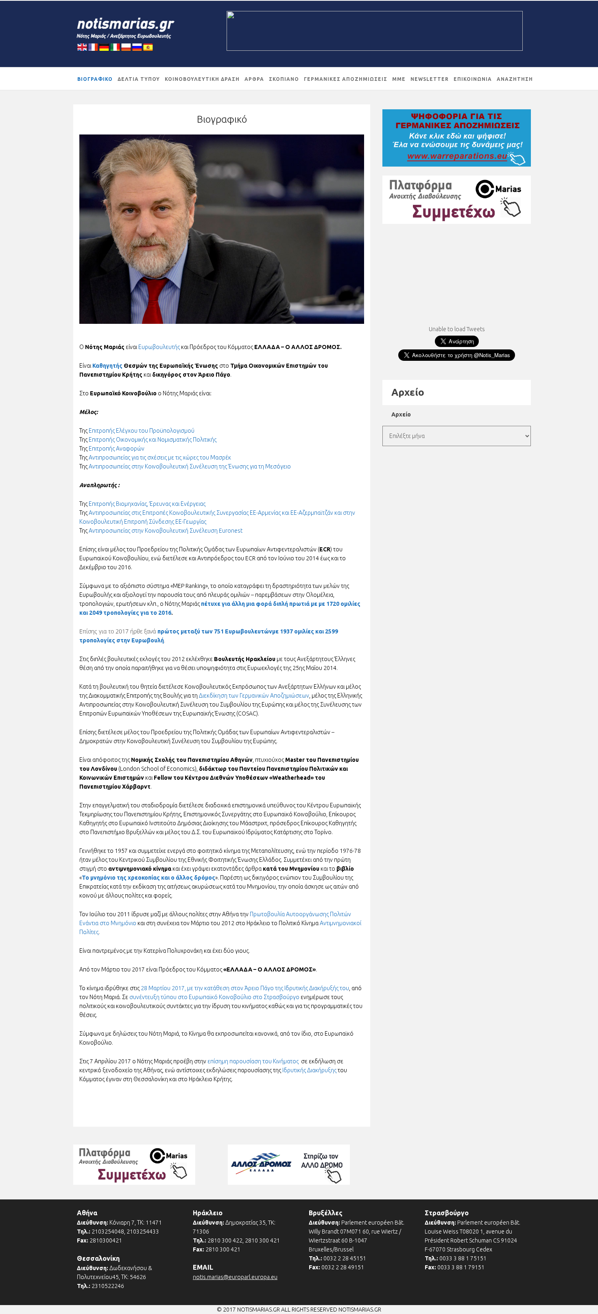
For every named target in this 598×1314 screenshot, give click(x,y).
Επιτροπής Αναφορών (116, 448)
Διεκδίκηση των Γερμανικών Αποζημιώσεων (254, 695)
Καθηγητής (107, 365)
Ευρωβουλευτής (159, 347)
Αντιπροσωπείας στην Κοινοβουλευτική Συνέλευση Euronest (165, 530)
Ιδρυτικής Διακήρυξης (309, 1070)
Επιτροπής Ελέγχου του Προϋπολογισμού (141, 430)
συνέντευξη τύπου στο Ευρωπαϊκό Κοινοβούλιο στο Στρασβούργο (214, 997)
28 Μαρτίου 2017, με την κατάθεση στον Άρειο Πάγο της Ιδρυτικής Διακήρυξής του (245, 988)
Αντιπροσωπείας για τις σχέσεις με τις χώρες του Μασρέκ (160, 457)
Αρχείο (401, 414)
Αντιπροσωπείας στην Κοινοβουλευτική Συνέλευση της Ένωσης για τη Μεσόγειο (190, 466)
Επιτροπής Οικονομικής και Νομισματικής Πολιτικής (152, 439)
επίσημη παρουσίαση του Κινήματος (253, 1061)
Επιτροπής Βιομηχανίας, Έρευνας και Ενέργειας (147, 504)
